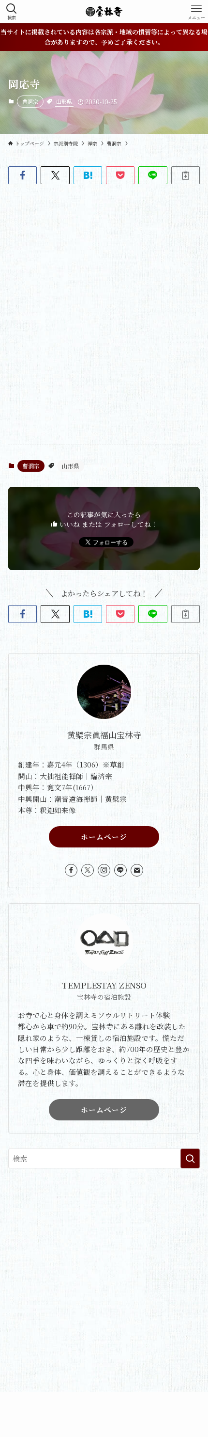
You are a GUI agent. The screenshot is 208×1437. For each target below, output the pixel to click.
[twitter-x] (87, 870)
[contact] (137, 870)
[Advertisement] (104, 1287)
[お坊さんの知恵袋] (104, 11)
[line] (120, 870)
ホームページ (104, 836)
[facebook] (71, 870)
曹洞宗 (30, 101)
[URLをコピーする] (185, 175)
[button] (22, 175)
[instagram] (104, 870)
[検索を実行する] (190, 1158)
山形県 (64, 101)
